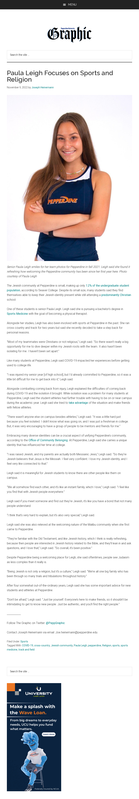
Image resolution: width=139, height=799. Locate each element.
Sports (24, 641)
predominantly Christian (116, 295)
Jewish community (62, 645)
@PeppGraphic (55, 623)
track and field (26, 649)
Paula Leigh (80, 645)
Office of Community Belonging (48, 440)
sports (116, 645)
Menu (72, 4)
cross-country (42, 645)
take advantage (78, 402)
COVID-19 (27, 645)
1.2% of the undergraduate (102, 285)
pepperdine (94, 645)
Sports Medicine (17, 313)
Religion (106, 645)
